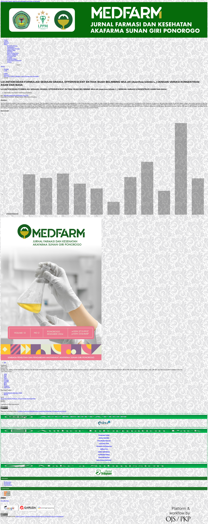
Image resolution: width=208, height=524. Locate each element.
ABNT (5, 378)
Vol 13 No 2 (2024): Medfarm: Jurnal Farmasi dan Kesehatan (21, 76)
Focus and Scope (104, 435)
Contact (9, 62)
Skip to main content (6, 1)
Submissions (11, 47)
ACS (5, 375)
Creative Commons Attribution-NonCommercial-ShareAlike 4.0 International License (42, 411)
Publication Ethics (104, 454)
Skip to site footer (35, 1)
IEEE (5, 383)
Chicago (6, 380)
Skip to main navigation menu (21, 1)
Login (5, 70)
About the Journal (12, 46)
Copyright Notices (104, 457)
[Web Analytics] (3, 498)
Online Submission (104, 451)
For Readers (7, 482)
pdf (5, 362)
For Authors (7, 483)
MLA (5, 384)
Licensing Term (11, 56)
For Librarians (8, 485)
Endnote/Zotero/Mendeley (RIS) (13, 393)
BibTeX (6, 394)
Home (5, 40)
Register (6, 69)
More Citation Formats (6, 371)
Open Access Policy (13, 53)
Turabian (6, 386)
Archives (6, 43)
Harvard (6, 381)
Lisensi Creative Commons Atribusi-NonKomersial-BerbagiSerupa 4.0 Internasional (39, 516)
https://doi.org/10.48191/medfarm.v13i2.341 (16, 95)
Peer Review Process (13, 48)
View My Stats (5, 501)
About (5, 44)
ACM (5, 374)
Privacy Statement (12, 54)
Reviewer (10, 51)
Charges (9, 57)
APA (5, 377)
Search (18, 65)
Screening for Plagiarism (14, 60)
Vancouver (7, 387)
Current (6, 41)
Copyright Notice (12, 59)
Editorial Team (11, 50)
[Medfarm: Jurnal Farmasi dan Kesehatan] (104, 425)
